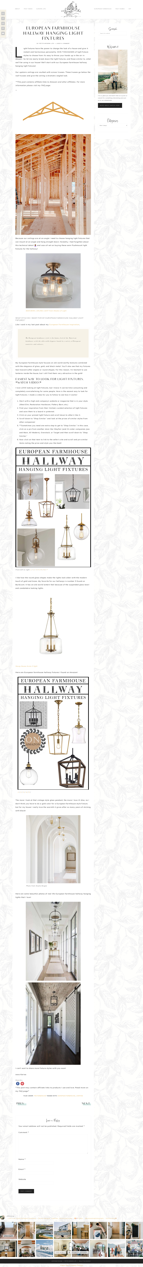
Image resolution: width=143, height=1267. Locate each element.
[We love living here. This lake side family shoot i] (116, 1248)
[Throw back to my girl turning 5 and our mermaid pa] (134, 1248)
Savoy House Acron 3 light (26, 666)
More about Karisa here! (110, 105)
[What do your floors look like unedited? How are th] (8, 1230)
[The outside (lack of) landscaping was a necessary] (44, 1230)
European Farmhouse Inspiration (64, 324)
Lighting (79, 1095)
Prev (20, 1103)
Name (22, 1159)
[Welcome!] (113, 93)
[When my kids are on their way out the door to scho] (134, 1230)
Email (21, 1169)
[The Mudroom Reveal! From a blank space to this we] (26, 1230)
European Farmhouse (66, 1095)
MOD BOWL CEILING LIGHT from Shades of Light (46, 311)
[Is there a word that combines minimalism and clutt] (8, 1248)
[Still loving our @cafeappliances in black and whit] (116, 1230)
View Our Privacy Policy (71, 1265)
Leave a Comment (63, 43)
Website (22, 1179)
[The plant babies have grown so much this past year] (26, 1248)
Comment (23, 1132)
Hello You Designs (84, 1261)
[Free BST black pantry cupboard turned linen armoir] (62, 1248)
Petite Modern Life (71, 9)
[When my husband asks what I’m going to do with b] (80, 1248)
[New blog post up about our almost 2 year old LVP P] (80, 1230)
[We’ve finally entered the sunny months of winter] (44, 1248)
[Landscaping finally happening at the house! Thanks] (62, 1230)
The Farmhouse (40, 1095)
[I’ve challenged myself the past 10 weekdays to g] (98, 1230)
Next (86, 1103)
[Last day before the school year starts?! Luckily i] (98, 1248)
